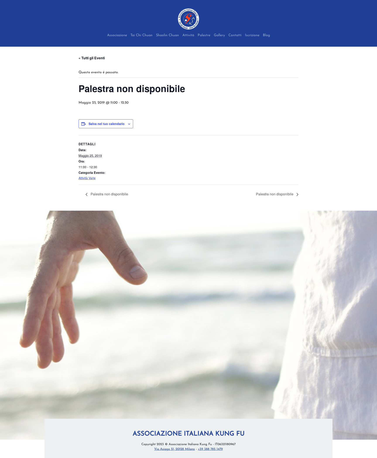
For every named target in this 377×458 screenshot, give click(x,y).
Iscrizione (252, 35)
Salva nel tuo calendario (107, 123)
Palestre (204, 35)
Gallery (219, 35)
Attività (188, 35)
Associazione (117, 35)
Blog (266, 35)
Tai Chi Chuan (141, 35)
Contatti (235, 35)
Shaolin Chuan (167, 35)
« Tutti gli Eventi (92, 57)
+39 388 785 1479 (210, 449)
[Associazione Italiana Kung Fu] (188, 19)
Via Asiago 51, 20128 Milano (174, 449)
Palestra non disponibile (109, 194)
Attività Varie (87, 178)
